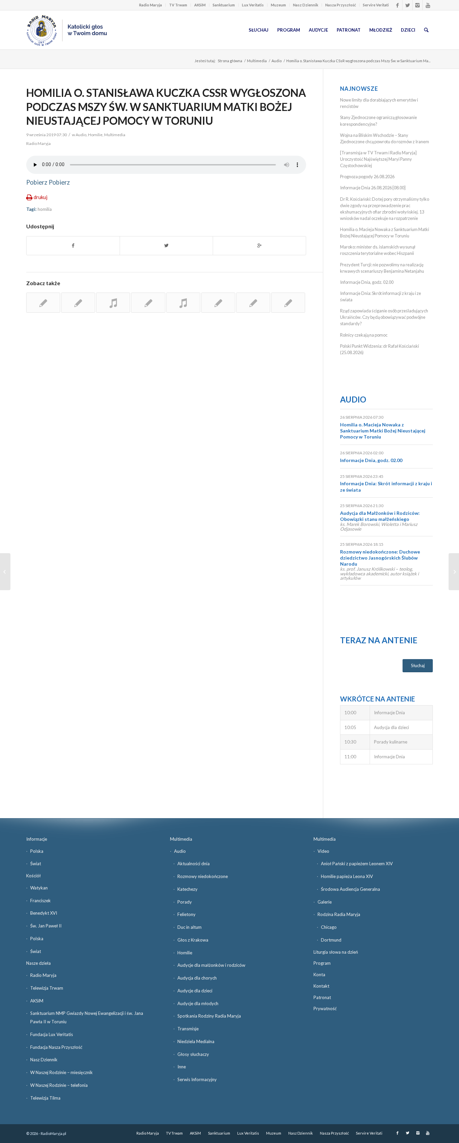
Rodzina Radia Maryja (339, 914)
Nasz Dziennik (305, 5)
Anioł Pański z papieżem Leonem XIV (357, 863)
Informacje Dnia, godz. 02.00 (366, 282)
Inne (181, 1066)
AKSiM (200, 5)
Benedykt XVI (43, 913)
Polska (36, 851)
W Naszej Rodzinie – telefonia (59, 1085)
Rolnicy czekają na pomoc (363, 335)
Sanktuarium (224, 5)
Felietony (186, 914)
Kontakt (321, 986)
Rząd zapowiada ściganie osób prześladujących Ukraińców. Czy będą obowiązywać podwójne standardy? (384, 317)
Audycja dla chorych (197, 978)
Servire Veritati (376, 5)
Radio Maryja (150, 5)
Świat (35, 863)
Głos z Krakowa (192, 940)
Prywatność (325, 1008)
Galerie (325, 902)
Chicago (329, 927)
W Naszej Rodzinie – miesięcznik (61, 1072)
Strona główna (230, 61)
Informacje (36, 839)
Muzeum (278, 5)
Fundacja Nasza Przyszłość (56, 1047)
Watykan (39, 887)
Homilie (95, 134)
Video (323, 851)
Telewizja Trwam (46, 988)
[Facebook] (397, 5)
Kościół (33, 875)
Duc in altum (189, 927)
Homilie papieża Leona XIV (347, 876)
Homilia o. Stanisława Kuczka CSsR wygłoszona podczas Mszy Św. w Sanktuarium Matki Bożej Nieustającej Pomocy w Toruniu (166, 106)
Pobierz (36, 182)
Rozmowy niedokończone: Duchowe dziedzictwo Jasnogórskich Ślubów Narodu (380, 558)
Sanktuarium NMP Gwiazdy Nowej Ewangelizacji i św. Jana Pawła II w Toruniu (86, 1017)
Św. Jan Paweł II (45, 925)
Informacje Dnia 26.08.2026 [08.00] (373, 187)
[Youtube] (428, 5)
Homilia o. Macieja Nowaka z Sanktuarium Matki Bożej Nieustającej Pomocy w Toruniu (382, 431)
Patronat (322, 997)
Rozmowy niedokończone (202, 876)
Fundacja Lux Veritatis (51, 1034)
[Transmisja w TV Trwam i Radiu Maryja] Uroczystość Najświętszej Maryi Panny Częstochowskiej (378, 159)
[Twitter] (407, 5)
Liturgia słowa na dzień (336, 952)
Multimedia (257, 61)
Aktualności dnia (193, 863)
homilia (45, 209)
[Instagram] (417, 5)
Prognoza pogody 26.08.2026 (367, 176)
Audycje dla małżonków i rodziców (211, 965)
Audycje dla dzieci (194, 990)
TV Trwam (178, 5)
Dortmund (331, 940)
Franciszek (40, 900)
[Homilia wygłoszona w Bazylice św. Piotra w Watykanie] (218, 303)
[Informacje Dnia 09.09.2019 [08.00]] (454, 571)
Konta (319, 974)
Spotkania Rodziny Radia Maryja (209, 1016)
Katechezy (187, 889)
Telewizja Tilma (45, 1098)
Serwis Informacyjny (197, 1079)
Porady (184, 902)
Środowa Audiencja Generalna (350, 889)
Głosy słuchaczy (193, 1054)
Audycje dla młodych (197, 1003)
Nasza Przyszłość (340, 5)
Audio (277, 61)
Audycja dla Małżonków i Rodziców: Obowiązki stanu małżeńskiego (380, 516)
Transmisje (188, 1028)
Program (322, 963)
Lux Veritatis (253, 5)
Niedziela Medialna (195, 1041)
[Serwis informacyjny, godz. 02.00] (5, 571)
